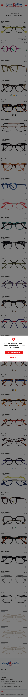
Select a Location (14, 357)
